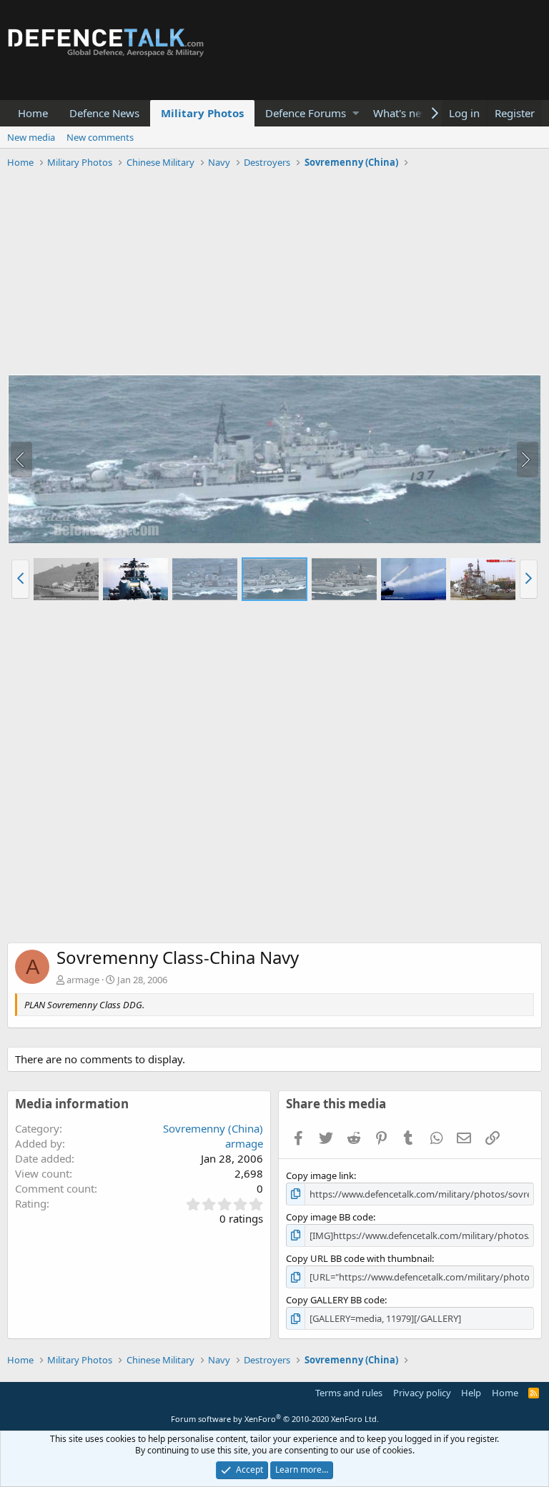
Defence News (104, 113)
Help (471, 1392)
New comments (100, 137)
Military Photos (202, 113)
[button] (355, 113)
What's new (401, 113)
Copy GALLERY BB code (335, 1299)
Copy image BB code (329, 1216)
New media (31, 137)
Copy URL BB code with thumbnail (359, 1258)
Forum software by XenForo (275, 1418)
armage (82, 979)
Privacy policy (422, 1392)
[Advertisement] (274, 274)
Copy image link (320, 1175)
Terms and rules (348, 1392)
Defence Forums (305, 113)
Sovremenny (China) (213, 1128)
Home (33, 113)
